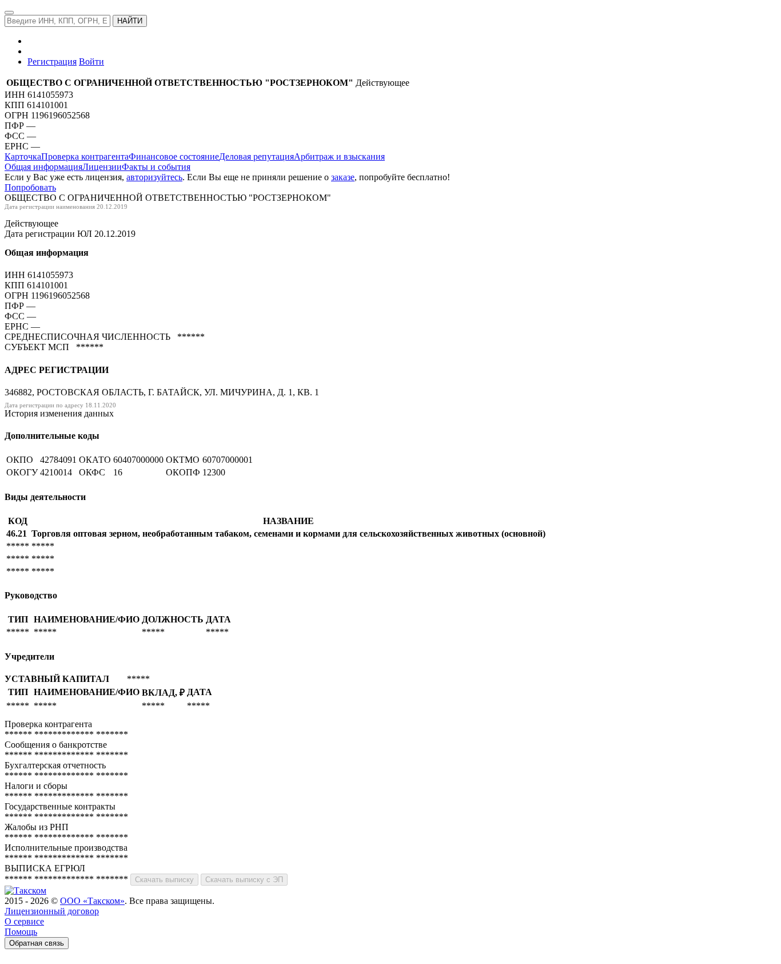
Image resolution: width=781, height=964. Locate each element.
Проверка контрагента (85, 156)
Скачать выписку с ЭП (244, 879)
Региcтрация (52, 61)
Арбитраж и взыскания (339, 156)
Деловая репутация (256, 156)
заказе (342, 177)
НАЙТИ (129, 21)
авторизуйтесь (154, 177)
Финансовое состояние (174, 156)
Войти (91, 61)
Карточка (23, 156)
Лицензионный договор (52, 911)
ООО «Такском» (92, 901)
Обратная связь (36, 943)
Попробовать (30, 187)
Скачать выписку (164, 879)
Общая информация (43, 167)
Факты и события (156, 167)
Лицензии (102, 167)
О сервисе (24, 921)
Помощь (21, 932)
